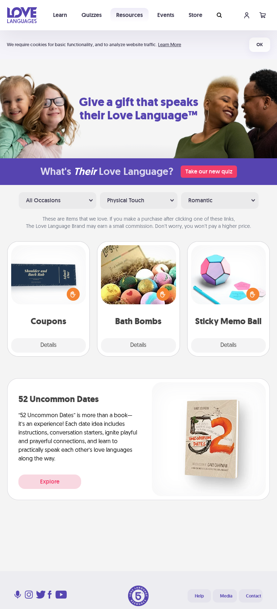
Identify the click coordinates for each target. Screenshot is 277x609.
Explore (50, 481)
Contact (253, 596)
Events (165, 15)
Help (199, 596)
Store (195, 15)
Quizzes (92, 15)
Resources (129, 15)
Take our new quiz (208, 171)
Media (226, 596)
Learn (60, 15)
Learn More (169, 44)
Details (48, 345)
